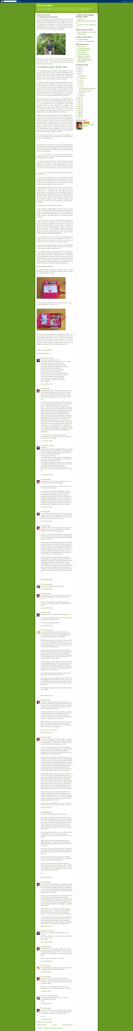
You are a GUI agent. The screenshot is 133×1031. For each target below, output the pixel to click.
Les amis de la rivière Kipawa (86, 41)
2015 (79, 99)
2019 (79, 69)
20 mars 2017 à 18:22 (46, 589)
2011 (79, 108)
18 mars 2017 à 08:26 (46, 579)
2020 (79, 67)
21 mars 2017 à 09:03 (46, 608)
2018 (79, 71)
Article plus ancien (67, 1024)
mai (80, 84)
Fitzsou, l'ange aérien (84, 56)
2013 (79, 104)
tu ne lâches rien (66, 614)
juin (80, 82)
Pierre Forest (46, 630)
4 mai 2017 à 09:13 (46, 972)
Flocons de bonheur (83, 54)
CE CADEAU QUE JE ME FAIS (87, 89)
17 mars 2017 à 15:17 (46, 521)
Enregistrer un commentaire (44, 1022)
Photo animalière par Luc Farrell (87, 32)
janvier (81, 95)
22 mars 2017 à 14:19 (46, 807)
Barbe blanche (46, 358)
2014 (79, 102)
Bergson (44, 612)
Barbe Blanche (82, 61)
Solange (44, 511)
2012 (79, 106)
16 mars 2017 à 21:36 (46, 384)
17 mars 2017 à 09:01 (46, 441)
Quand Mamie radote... (85, 91)
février (81, 93)
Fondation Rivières (83, 39)
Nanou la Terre (82, 46)
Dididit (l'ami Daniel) (83, 58)
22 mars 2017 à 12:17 (46, 625)
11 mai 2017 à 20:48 (46, 1003)
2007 (79, 117)
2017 (79, 73)
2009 (79, 112)
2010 (79, 110)
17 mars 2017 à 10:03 (46, 474)
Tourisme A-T (81, 19)
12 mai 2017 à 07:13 (46, 1019)
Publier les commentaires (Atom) (53, 1028)
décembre (82, 76)
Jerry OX (44, 965)
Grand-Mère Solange (83, 50)
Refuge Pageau (82, 34)
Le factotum (45, 584)
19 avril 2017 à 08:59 (46, 961)
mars (80, 86)
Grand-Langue (82, 52)
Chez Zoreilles (45, 5)
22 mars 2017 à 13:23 (46, 732)
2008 (79, 115)
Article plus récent (42, 1024)
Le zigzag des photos (84, 48)
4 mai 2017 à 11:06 (46, 991)
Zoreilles (44, 388)
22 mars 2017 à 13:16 (46, 695)
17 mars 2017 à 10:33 (46, 507)
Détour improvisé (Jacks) (85, 60)
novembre (82, 78)
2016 (79, 97)
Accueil (55, 1024)
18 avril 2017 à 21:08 (46, 942)
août (80, 80)
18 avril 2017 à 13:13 (46, 926)
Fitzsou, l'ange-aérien (48, 995)
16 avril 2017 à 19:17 (46, 877)
